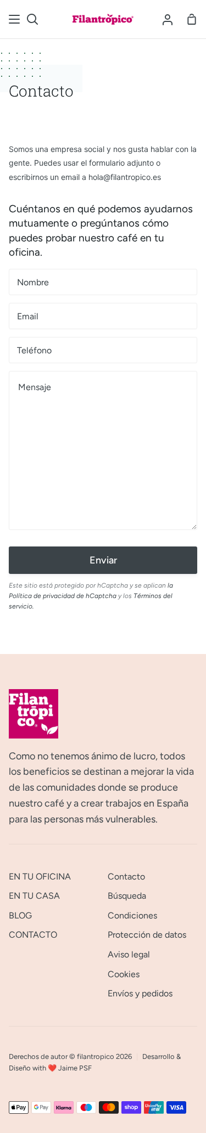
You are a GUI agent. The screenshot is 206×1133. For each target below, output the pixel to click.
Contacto (126, 876)
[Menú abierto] (15, 19)
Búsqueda (127, 895)
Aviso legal (129, 954)
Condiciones (132, 915)
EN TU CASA (34, 895)
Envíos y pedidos (140, 993)
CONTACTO (33, 934)
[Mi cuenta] (167, 19)
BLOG (20, 915)
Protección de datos (147, 934)
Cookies (124, 974)
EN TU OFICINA (40, 876)
